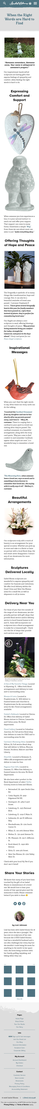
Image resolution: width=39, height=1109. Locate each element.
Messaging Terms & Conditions (19, 1086)
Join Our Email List (19, 1039)
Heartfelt (8, 757)
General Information (19, 1045)
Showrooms (20, 1081)
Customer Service (19, 1075)
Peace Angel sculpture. (13, 339)
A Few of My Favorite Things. (16, 684)
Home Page (20, 1019)
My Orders (19, 1063)
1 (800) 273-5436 (29, 1098)
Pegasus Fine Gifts (11, 767)
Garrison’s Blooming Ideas (14, 742)
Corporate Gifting (19, 1051)
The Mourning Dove (13, 476)
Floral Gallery (9, 729)
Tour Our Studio (19, 1024)
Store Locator (19, 1078)
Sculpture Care (19, 1048)
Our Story (19, 1027)
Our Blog (19, 1042)
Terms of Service (23, 1105)
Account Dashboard (19, 1060)
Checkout (19, 1066)
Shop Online (19, 1021)
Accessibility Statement (19, 1089)
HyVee (28, 782)
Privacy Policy (19, 1084)
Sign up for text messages (19, 1036)
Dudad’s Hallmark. (11, 714)
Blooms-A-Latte (10, 696)
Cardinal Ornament (24, 412)
